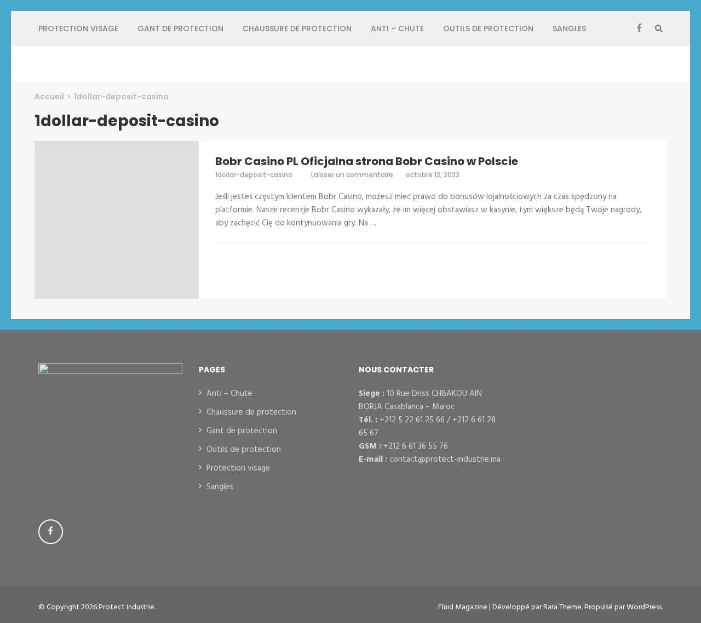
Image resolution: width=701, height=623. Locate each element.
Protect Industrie (126, 607)
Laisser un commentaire (353, 174)
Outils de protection (488, 28)
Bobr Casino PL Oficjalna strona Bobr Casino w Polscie (366, 161)
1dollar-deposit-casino (253, 174)
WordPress (644, 607)
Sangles (569, 28)
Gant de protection (180, 28)
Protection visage (78, 28)
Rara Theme (562, 607)
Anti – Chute (397, 28)
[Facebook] (639, 28)
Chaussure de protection (297, 28)
